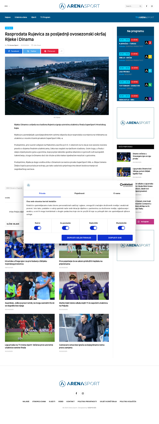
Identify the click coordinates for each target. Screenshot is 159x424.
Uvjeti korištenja (108, 402)
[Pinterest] (7, 150)
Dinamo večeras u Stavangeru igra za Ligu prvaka (142, 156)
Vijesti (33, 17)
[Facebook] (7, 131)
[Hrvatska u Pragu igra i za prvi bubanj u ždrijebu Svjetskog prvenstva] (30, 244)
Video (61, 402)
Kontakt (71, 402)
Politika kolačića (128, 402)
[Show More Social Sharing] (61, 51)
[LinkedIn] (7, 143)
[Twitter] (7, 137)
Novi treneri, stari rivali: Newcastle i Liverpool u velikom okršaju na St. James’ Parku (142, 205)
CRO (6, 6)
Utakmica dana (21, 17)
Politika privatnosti (87, 402)
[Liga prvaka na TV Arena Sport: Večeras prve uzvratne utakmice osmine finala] (30, 328)
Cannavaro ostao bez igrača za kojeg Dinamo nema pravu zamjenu (81, 346)
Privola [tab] (42, 193)
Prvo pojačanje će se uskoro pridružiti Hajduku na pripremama (80, 262)
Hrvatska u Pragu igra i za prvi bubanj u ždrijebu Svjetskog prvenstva (26, 262)
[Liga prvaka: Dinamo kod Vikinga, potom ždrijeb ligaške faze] (124, 172)
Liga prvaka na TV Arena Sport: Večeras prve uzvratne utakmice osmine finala (29, 346)
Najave (8, 17)
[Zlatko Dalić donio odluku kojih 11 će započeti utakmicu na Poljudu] (84, 286)
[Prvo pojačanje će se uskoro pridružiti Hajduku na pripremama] (84, 244)
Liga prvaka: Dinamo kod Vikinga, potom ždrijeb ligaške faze (142, 171)
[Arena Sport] (79, 6)
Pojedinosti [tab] (79, 193)
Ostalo (9, 28)
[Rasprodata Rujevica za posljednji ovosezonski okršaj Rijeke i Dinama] (57, 86)
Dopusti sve (115, 238)
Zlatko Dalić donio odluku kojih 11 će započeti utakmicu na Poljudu (83, 304)
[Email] (7, 156)
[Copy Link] (7, 169)
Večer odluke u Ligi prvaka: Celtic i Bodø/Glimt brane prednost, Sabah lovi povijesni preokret (143, 187)
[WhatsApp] (7, 162)
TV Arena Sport (12, 45)
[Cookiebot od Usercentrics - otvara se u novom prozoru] (122, 185)
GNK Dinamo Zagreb (14, 188)
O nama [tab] (116, 193)
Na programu (135, 31)
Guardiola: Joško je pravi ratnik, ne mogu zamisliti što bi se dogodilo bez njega (29, 304)
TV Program (45, 17)
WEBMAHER (92, 408)
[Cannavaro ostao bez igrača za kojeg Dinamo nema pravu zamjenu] (84, 328)
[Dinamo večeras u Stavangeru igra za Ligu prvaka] (124, 157)
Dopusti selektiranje (79, 238)
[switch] (65, 228)
